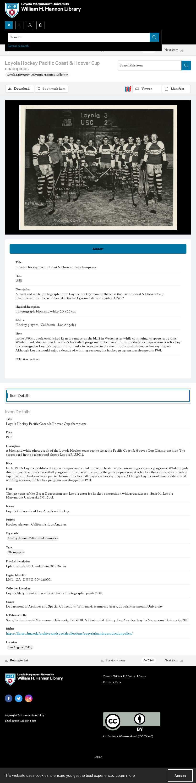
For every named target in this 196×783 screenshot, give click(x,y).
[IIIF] (128, 89)
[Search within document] (186, 65)
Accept (180, 776)
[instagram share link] (29, 698)
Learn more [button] (125, 775)
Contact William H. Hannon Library (124, 676)
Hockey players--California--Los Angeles (33, 538)
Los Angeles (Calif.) (20, 647)
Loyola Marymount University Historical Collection (37, 75)
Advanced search (18, 46)
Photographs (16, 552)
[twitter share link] (18, 698)
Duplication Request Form (20, 721)
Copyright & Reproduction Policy (24, 715)
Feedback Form (112, 682)
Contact (98, 757)
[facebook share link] (8, 698)
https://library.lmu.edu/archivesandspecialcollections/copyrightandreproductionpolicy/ (69, 633)
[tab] (98, 248)
